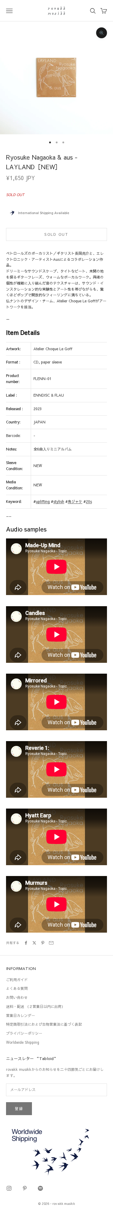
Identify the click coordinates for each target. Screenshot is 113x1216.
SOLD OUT (56, 234)
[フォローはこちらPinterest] (25, 1188)
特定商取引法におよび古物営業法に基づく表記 (44, 1024)
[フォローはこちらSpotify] (40, 1188)
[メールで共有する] (51, 942)
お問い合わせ (17, 997)
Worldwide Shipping (22, 1042)
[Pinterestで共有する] (42, 942)
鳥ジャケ (75, 501)
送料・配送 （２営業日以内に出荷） (35, 1006)
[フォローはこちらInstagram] (9, 1188)
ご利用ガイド (17, 979)
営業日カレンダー (20, 1015)
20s (89, 501)
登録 (19, 1108)
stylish (58, 501)
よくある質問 (17, 988)
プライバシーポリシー (24, 1033)
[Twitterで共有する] (34, 942)
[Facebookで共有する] (26, 942)
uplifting (43, 501)
